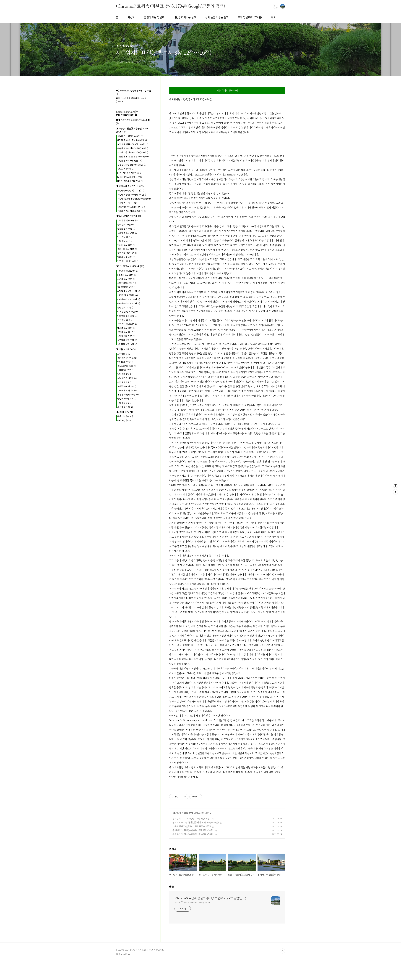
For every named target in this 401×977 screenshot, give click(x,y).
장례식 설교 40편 (126, 257)
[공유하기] (181, 796)
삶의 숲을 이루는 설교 (216, 17)
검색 (275, 6)
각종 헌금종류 (124, 402)
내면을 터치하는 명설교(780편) (132, 140)
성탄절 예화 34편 (126, 336)
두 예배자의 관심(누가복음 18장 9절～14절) (193, 830)
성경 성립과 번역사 (127, 378)
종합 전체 (188, 812)
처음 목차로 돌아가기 (227, 90)
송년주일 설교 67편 (127, 344)
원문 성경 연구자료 (127, 357)
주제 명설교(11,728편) (250, 17)
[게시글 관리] (185, 796)
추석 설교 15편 (125, 319)
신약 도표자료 (124, 382)
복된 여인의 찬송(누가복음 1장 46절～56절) (193, 834)
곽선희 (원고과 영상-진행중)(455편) (134, 198)
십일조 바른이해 (125, 168)
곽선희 (131, 17)
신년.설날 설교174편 (127, 270)
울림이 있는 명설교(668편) (130, 136)
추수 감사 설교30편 (127, 323)
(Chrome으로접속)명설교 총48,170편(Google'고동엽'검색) (170, 6)
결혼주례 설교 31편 (127, 248)
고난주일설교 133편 (127, 282)
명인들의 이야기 (125, 361)
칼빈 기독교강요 (125, 374)
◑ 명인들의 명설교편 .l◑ (130, 186)
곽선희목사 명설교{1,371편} (130, 190)
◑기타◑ (177, 812)
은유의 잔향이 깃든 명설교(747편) (133, 148)
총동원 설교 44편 (126, 228)
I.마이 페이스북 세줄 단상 (129, 172)
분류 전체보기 (127, 114)
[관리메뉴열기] (395, 485)
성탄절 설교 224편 (126, 331)
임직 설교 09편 (125, 236)
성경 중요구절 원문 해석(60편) (131, 164)
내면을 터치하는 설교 (185, 17)
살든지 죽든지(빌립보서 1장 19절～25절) (191, 826)
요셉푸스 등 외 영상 (127, 386)
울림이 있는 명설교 (154, 17)
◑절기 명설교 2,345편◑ (130, 266)
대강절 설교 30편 (126, 327)
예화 (273, 17)
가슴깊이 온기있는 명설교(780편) (133, 156)
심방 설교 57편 (125, 240)
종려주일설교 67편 (126, 287)
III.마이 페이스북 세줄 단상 (130, 180)
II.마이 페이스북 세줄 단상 (130, 176)
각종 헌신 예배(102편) (128, 261)
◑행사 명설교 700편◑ (129, 216)
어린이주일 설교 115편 (128, 299)
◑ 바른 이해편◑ (126, 349)
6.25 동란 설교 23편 (127, 311)
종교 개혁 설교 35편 (127, 253)
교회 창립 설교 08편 (127, 220)
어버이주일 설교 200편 (128, 303)
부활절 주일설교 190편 (128, 291)
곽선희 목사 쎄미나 (127, 202)
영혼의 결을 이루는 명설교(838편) (133, 152)
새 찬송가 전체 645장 (128, 394)
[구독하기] (395, 491)
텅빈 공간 (124, 420)
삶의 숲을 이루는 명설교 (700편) (132, 144)
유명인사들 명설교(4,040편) (131, 206)
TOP (282, 950)
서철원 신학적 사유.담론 (129, 160)
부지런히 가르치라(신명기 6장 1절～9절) (191, 818)
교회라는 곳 (123, 353)
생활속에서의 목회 (126, 365)
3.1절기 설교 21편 (126, 274)
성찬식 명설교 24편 (127, 232)
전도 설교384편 (125, 224)
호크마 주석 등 (125, 406)
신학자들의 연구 (125, 370)
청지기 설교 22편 (126, 244)
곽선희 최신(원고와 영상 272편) (132, 194)
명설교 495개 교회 (126, 398)
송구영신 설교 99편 (127, 340)
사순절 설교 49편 (126, 278)
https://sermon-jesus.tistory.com (192, 902)
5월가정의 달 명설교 (127, 295)
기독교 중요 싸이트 (127, 390)
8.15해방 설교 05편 (127, 315)
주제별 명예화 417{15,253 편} (131, 210)
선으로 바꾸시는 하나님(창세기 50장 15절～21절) (195, 822)
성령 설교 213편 (125, 307)
